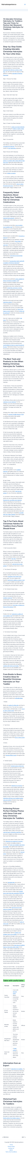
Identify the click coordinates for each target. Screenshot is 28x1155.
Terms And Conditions (11, 1152)
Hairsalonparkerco (8, 4)
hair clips (13, 558)
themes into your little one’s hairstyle (12, 500)
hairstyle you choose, (16, 785)
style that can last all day (16, 255)
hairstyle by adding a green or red (15, 580)
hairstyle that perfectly (8, 218)
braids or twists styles (18, 128)
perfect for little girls (13, 705)
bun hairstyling (12, 148)
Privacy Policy (11, 1146)
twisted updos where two (17, 766)
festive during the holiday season (11, 1118)
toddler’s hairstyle (7, 598)
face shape (18, 241)
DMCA (11, 1150)
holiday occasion (11, 173)
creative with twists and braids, (11, 666)
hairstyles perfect (7, 302)
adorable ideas (19, 698)
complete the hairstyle (8, 146)
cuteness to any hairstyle (9, 402)
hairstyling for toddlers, (17, 1069)
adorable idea (11, 882)
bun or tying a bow (20, 737)
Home (11, 1144)
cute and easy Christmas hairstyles (12, 832)
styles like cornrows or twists (14, 288)
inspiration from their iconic (14, 576)
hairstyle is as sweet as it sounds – (14, 841)
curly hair (5, 245)
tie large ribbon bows (11, 755)
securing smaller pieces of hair (16, 414)
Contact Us (11, 1148)
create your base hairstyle (17, 127)
